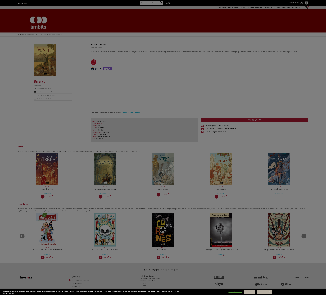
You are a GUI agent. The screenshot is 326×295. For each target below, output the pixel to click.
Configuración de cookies (235, 292)
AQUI (13, 293)
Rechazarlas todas (249, 292)
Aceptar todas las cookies (264, 292)
